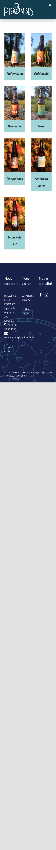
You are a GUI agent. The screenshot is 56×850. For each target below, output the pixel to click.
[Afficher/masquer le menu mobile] (50, 4)
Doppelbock (15, 179)
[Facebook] (41, 294)
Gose (41, 126)
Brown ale (15, 126)
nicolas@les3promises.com (19, 337)
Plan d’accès (26, 311)
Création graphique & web (40, 372)
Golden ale (41, 73)
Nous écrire (8, 349)
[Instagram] (46, 294)
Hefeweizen (15, 73)
